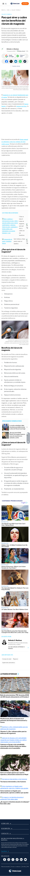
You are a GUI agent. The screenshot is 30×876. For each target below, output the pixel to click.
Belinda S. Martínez (13, 49)
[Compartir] (20, 61)
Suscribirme (4, 851)
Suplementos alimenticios (8, 662)
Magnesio (15, 659)
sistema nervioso (21, 106)
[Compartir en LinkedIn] (15, 61)
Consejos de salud (6, 659)
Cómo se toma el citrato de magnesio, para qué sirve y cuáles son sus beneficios (21, 226)
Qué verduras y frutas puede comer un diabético (19, 241)
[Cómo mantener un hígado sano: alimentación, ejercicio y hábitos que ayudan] (15, 787)
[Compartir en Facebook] (6, 61)
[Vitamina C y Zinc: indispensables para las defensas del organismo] (15, 728)
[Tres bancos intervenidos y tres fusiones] (13, 779)
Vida (8, 10)
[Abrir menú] (3, 3)
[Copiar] (24, 61)
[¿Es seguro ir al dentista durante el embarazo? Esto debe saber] (15, 798)
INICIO (3, 10)
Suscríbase (25, 3)
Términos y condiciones (16, 866)
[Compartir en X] (11, 61)
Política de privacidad (5, 866)
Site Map (24, 866)
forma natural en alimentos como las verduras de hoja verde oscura (15, 142)
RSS (28, 866)
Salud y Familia (15, 10)
